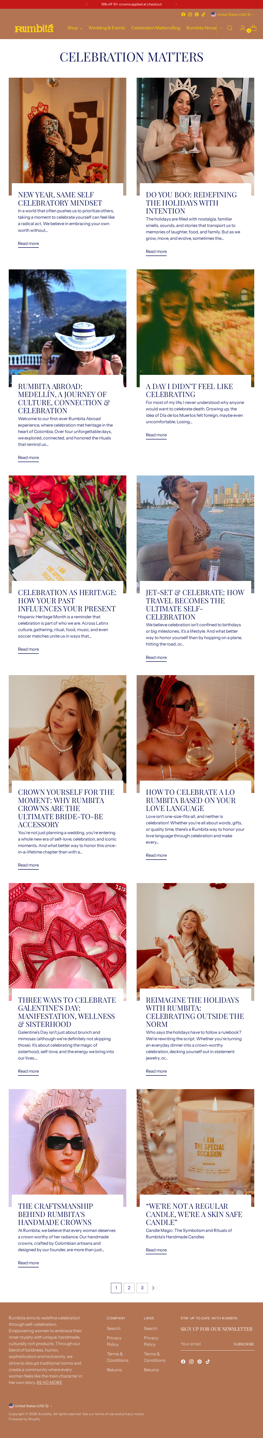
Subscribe (244, 1344)
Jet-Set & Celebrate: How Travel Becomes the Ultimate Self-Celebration (195, 604)
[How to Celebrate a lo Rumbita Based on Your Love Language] (195, 734)
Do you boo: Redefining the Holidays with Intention (191, 202)
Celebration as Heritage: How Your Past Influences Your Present (67, 600)
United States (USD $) (234, 14)
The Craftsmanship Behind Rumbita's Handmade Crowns (55, 1214)
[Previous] (86, 4)
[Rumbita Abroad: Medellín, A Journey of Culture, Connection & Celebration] (67, 328)
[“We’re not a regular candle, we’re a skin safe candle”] (195, 1148)
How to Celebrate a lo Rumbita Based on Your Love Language (191, 800)
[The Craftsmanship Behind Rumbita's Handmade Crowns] (67, 1148)
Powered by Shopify (24, 1419)
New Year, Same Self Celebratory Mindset (60, 198)
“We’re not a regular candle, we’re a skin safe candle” (194, 1214)
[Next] (176, 4)
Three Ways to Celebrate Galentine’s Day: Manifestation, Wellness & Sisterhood (67, 1012)
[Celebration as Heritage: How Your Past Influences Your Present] (67, 534)
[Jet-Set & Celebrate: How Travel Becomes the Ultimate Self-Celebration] (195, 534)
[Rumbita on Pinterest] (196, 14)
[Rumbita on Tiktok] (203, 14)
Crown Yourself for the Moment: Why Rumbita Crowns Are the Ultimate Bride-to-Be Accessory (66, 808)
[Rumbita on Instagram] (190, 14)
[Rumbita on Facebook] (183, 14)
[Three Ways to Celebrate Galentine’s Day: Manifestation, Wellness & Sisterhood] (67, 942)
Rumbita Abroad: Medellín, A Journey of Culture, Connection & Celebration (64, 398)
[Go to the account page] (241, 28)
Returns (114, 1369)
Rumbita (45, 1414)
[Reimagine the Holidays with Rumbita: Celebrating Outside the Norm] (195, 942)
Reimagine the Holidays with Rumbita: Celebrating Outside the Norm (195, 1012)
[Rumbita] (34, 28)
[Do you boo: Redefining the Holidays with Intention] (195, 137)
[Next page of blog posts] (153, 1288)
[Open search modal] (230, 28)
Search (113, 1328)
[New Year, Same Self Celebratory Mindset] (67, 137)
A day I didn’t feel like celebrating (189, 390)
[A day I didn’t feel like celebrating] (195, 328)
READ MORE (49, 1382)
